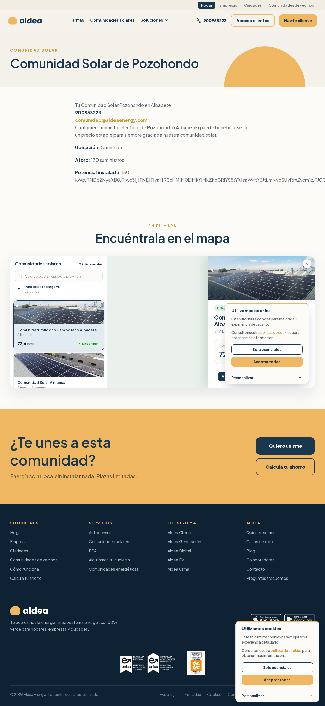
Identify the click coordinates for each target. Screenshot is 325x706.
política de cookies (286, 650)
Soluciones (152, 20)
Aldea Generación (184, 541)
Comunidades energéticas (114, 569)
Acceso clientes (252, 20)
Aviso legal (168, 694)
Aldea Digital (179, 550)
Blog (250, 550)
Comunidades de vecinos (291, 5)
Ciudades (253, 5)
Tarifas (77, 20)
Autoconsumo (102, 532)
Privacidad (192, 694)
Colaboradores (260, 560)
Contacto (255, 569)
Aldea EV (176, 560)
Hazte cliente (298, 20)
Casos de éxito (260, 541)
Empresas (228, 5)
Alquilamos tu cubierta (109, 560)
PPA (93, 550)
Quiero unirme (285, 446)
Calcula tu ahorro (285, 467)
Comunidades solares (112, 20)
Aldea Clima (178, 569)
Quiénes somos (260, 532)
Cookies (214, 694)
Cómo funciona (24, 569)
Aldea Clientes (181, 532)
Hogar (206, 5)
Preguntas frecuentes (267, 578)
